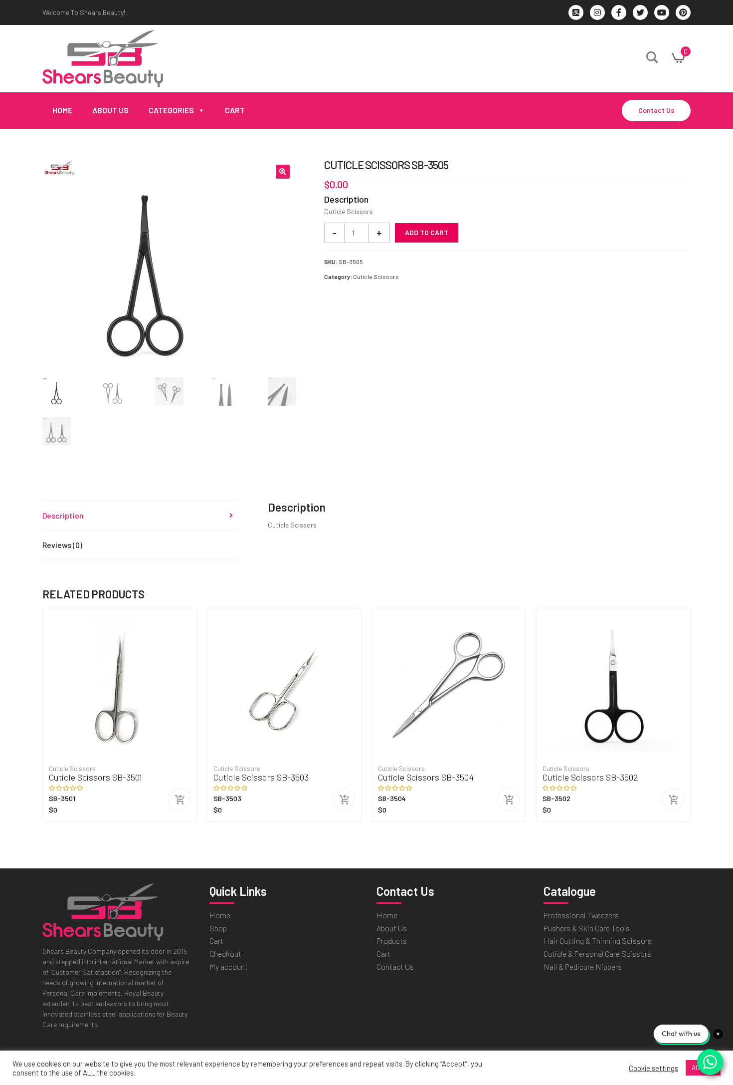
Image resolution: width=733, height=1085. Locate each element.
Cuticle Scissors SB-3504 (426, 777)
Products (391, 940)
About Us (110, 110)
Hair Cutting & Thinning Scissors (598, 940)
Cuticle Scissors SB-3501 (95, 777)
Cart (235, 110)
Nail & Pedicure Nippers (583, 966)
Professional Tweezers (581, 915)
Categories (171, 110)
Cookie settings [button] (653, 1068)
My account (228, 966)
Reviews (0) (62, 544)
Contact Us (656, 110)
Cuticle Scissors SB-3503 (261, 777)
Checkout (225, 953)
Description (63, 515)
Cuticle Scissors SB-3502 (590, 777)
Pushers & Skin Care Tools (587, 928)
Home (62, 110)
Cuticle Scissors (376, 276)
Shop (218, 928)
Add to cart (426, 232)
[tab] (141, 516)
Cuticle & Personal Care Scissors (597, 953)
